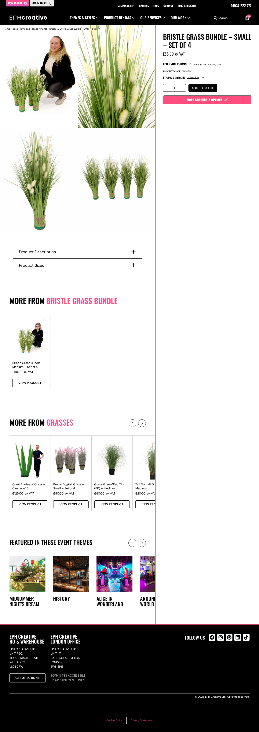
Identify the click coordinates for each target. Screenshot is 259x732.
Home (7, 28)
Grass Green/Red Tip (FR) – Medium (109, 486)
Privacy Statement (141, 720)
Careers (144, 6)
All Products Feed (213, 654)
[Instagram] (220, 637)
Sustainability (126, 6)
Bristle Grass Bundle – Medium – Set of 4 (27, 365)
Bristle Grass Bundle (81, 300)
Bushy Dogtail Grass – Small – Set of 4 (68, 486)
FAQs (156, 6)
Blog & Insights (187, 6)
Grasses (53, 28)
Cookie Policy (114, 720)
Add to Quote (203, 88)
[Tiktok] (246, 637)
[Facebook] (212, 637)
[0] (246, 18)
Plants (43, 28)
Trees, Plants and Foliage (25, 28)
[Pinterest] (229, 637)
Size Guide (193, 77)
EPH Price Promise (175, 64)
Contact (168, 6)
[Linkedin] (237, 637)
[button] (132, 423)
